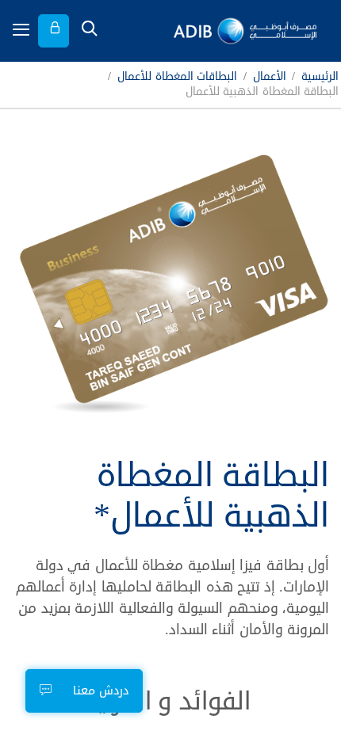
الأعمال (269, 77)
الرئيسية (320, 77)
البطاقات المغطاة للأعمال (177, 77)
